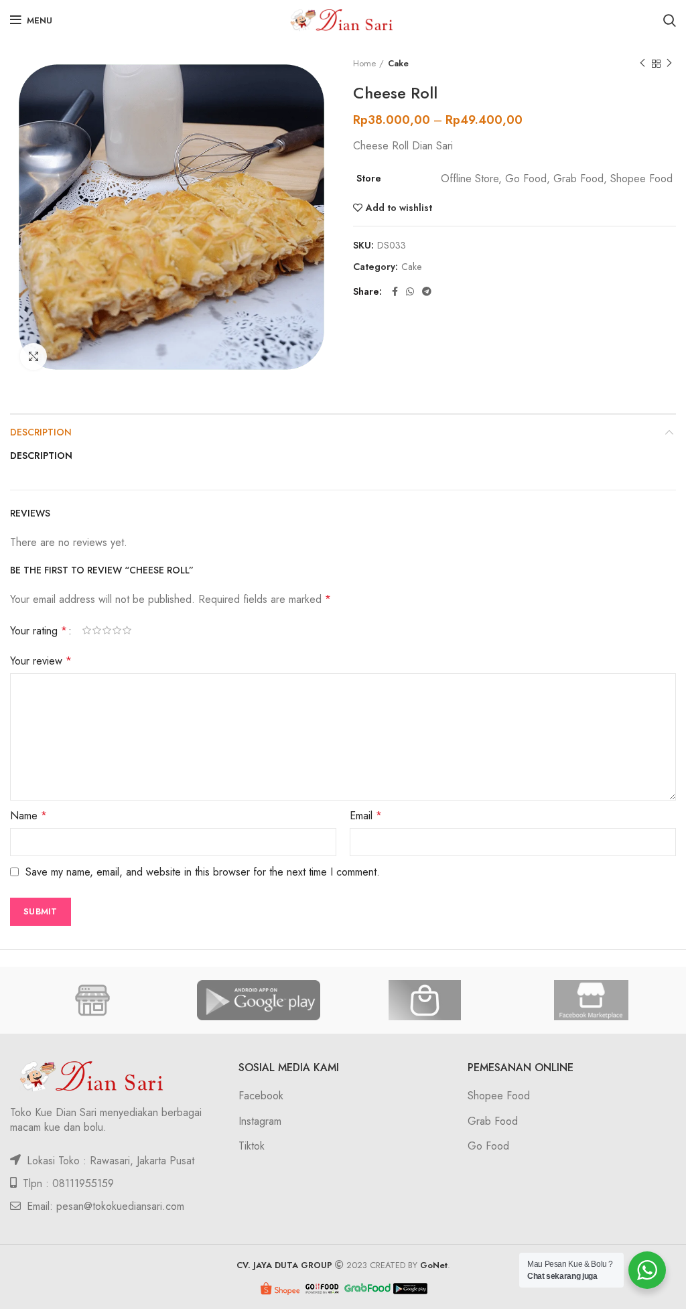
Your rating (38, 630)
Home (364, 64)
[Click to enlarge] (33, 356)
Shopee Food (499, 1095)
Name (28, 815)
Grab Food (493, 1121)
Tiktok (251, 1146)
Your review (41, 661)
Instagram (259, 1121)
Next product (669, 63)
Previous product (642, 63)
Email (366, 815)
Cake (398, 64)
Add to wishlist (399, 207)
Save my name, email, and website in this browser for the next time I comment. (202, 872)
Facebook (260, 1095)
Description (41, 432)
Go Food (488, 1146)
